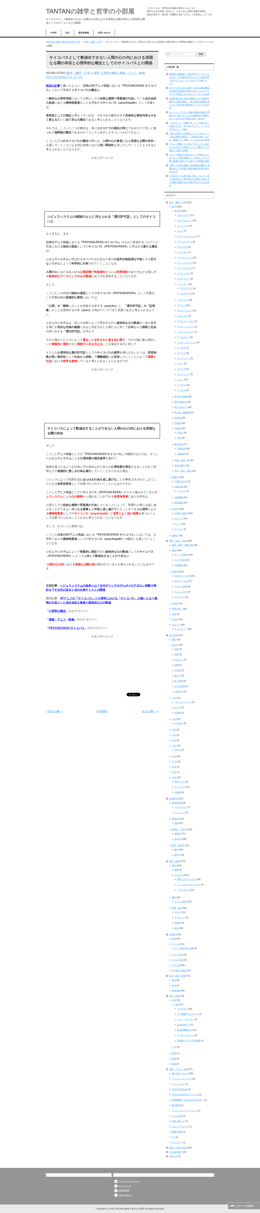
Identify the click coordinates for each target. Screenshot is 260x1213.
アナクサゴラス (184, 268)
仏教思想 (181, 454)
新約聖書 (178, 502)
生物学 (175, 819)
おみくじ (178, 659)
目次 (67, 32)
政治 (174, 980)
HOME (53, 32)
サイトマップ (125, 1186)
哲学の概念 (179, 402)
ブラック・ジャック (181, 1079)
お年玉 (177, 670)
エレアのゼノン (184, 220)
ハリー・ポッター (185, 1019)
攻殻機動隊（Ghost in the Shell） (188, 1100)
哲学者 (177, 211)
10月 (174, 767)
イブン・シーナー (185, 326)
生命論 (177, 418)
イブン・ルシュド (185, 332)
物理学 (177, 833)
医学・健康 (174, 861)
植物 (176, 823)
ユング (177, 524)
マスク (177, 912)
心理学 (95, 72)
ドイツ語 (176, 944)
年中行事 (173, 635)
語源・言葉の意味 (177, 1148)
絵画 (174, 1058)
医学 (174, 865)
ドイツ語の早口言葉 (183, 948)
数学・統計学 (178, 845)
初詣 (176, 654)
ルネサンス (179, 597)
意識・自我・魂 (181, 460)
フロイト (178, 518)
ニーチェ (181, 390)
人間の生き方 (180, 481)
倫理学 (175, 477)
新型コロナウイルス (186, 879)
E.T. (173, 1137)
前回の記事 (53, 85)
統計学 (177, 855)
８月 (174, 756)
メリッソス (182, 226)
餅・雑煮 (178, 681)
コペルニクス (180, 807)
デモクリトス (183, 279)
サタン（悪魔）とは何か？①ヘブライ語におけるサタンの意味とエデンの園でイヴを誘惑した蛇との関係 (189, 147)
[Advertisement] (102, 185)
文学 (174, 1000)
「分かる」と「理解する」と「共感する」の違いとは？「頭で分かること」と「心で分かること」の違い (189, 126)
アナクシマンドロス (186, 236)
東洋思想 (178, 444)
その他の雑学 (175, 1152)
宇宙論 (177, 428)
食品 (176, 928)
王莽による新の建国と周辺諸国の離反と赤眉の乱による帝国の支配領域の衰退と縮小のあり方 (189, 168)
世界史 (175, 571)
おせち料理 (179, 686)
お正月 (175, 645)
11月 (174, 772)
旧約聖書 (178, 497)
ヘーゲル (181, 385)
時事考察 (176, 990)
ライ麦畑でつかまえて (187, 1014)
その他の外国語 (179, 970)
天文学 (177, 839)
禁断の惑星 (177, 1132)
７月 (174, 745)
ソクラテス (182, 300)
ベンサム (181, 491)
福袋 (176, 649)
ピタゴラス (182, 247)
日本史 (175, 603)
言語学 (175, 619)
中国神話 (178, 565)
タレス (180, 231)
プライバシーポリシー (129, 1181)
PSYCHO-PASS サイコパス (64, 77)
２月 (174, 698)
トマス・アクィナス (186, 342)
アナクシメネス (184, 241)
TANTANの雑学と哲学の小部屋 (90, 11)
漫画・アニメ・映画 (132, 72)
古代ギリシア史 (181, 576)
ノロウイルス (183, 890)
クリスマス (179, 787)
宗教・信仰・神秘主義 (182, 545)
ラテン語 (176, 965)
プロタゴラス (186, 288)
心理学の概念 (109, 72)
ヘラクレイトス (184, 257)
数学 (176, 849)
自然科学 (173, 798)
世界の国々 (177, 609)
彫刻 (174, 1064)
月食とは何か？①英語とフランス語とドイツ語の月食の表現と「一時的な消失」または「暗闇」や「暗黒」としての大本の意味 (189, 136)
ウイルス (178, 875)
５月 (174, 735)
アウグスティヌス (185, 321)
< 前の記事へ (54, 711)
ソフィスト (182, 284)
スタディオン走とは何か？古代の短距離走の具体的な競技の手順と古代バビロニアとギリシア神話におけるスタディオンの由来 (189, 91)
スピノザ (181, 369)
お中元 (177, 750)
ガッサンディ (183, 358)
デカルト (181, 353)
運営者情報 (83, 32)
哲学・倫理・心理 (78, 72)
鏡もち (177, 675)
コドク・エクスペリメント (184, 1110)
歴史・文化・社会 (177, 541)
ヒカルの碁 (177, 1116)
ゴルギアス (185, 293)
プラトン (181, 305)
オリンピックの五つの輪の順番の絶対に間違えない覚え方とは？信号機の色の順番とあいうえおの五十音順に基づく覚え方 (189, 115)
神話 (174, 550)
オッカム (181, 348)
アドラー (178, 529)
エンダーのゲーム (185, 1035)
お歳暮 (177, 792)
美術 (174, 1053)
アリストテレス (184, 310)
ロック (180, 363)
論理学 (175, 535)
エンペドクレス (184, 263)
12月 (174, 777)
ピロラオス (182, 252)
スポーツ (176, 624)
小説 (176, 1004)
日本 (174, 614)
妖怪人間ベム (178, 1121)
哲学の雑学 (179, 465)
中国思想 (181, 448)
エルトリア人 (180, 592)
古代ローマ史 (180, 581)
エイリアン (177, 1142)
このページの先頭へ (245, 1206)
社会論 (177, 423)
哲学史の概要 (180, 396)
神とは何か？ (180, 407)
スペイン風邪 (180, 901)
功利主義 (178, 487)
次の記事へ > (150, 711)
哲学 (174, 206)
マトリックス (178, 1084)
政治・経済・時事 (177, 976)
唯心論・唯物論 (181, 412)
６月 (174, 740)
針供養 (177, 713)
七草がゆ (178, 691)
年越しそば (179, 781)
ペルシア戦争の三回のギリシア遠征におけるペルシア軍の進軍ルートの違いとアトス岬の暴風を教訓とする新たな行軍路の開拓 (189, 157)
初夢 (176, 665)
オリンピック (180, 629)
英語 (174, 939)
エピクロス (182, 316)
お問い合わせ (104, 32)
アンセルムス (183, 337)
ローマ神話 (179, 560)
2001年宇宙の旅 (179, 1089)
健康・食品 (177, 908)
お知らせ (173, 1156)
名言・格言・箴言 (182, 471)
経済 (174, 985)
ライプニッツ (183, 374)
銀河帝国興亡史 (184, 1030)
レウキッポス (183, 273)
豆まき (177, 707)
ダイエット (179, 917)
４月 (174, 730)
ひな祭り (178, 723)
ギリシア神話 (180, 554)
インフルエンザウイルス (188, 884)
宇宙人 (180, 432)
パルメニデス (183, 215)
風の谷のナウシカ (180, 1073)
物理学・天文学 (179, 829)
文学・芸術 (174, 996)
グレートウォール (180, 1126)
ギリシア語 (177, 960)
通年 (174, 639)
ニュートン (179, 812)
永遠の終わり (183, 1024)
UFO (179, 438)
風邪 (174, 897)
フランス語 (177, 954)
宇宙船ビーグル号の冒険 (188, 1040)
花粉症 (177, 923)
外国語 (172, 934)
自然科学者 (177, 803)
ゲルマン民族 (180, 586)
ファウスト (182, 1009)
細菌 (176, 870)
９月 (174, 761)
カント (180, 379)
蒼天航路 (176, 1105)
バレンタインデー (182, 702)
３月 (174, 719)
